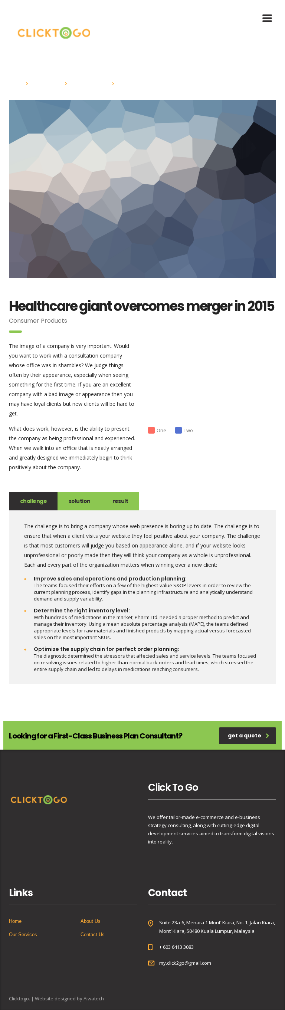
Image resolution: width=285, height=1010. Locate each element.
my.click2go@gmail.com (185, 963)
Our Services (23, 934)
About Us (91, 921)
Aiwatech (93, 998)
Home (15, 83)
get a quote (244, 735)
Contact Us (93, 934)
